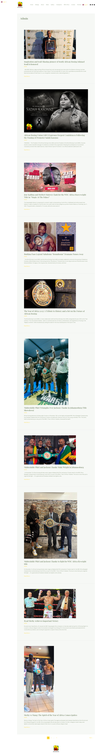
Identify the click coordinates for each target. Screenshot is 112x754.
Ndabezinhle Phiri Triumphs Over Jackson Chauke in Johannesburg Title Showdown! (55, 409)
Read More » (27, 76)
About (42, 4)
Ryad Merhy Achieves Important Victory (41, 621)
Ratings (37, 4)
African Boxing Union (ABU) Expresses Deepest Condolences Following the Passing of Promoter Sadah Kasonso (54, 136)
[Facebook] (90, 4)
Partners (79, 4)
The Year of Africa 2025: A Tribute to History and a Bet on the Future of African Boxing (54, 312)
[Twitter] (92, 4)
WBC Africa (66, 4)
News (47, 4)
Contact (73, 4)
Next (91, 737)
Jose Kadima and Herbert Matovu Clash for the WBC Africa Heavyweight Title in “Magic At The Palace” (55, 196)
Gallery (52, 4)
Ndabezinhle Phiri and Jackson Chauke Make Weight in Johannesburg (54, 467)
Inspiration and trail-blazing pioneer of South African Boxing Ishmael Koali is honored (54, 63)
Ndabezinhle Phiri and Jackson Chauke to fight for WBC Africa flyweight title (55, 562)
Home (31, 4)
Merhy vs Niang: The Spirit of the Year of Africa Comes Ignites (50, 715)
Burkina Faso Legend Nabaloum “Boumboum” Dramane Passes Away (53, 254)
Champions (59, 4)
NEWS (25, 66)
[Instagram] (94, 4)
